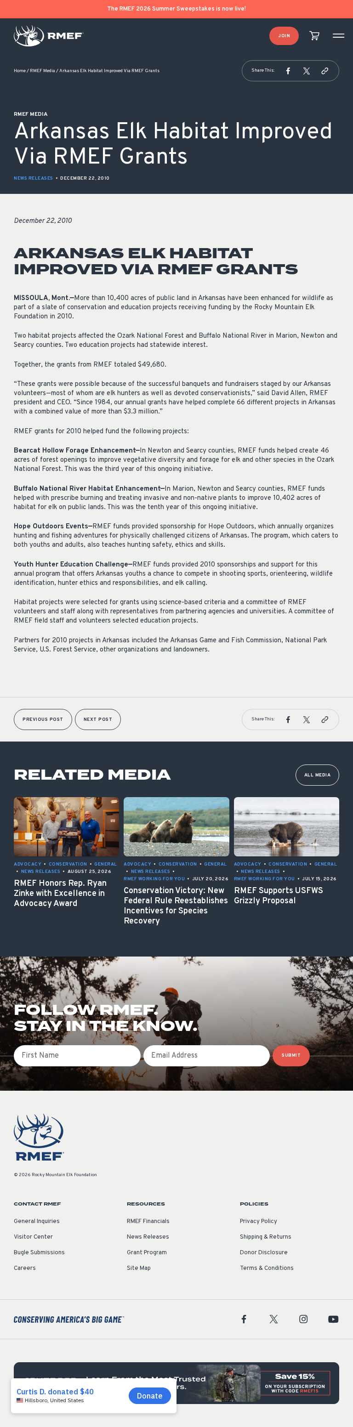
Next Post (98, 720)
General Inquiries (37, 1221)
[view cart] (314, 36)
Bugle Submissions (39, 1253)
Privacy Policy (258, 1221)
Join (284, 36)
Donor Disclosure (264, 1253)
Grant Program (147, 1253)
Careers (25, 1268)
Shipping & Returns (265, 1237)
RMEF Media (42, 71)
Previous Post (43, 720)
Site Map (139, 1268)
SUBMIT (291, 1056)
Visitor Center (33, 1237)
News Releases (33, 178)
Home (20, 71)
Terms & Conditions (267, 1268)
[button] (288, 70)
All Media (317, 775)
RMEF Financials (148, 1221)
